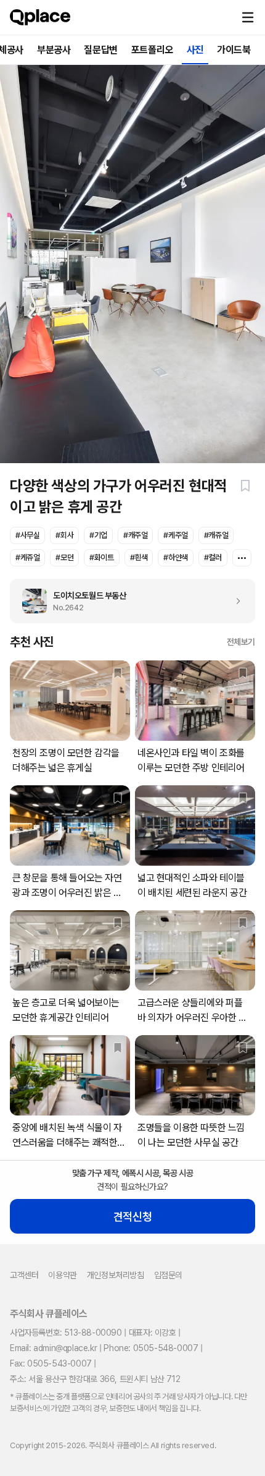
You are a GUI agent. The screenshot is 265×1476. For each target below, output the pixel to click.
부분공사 (53, 50)
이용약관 (62, 1275)
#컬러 (213, 557)
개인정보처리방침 (115, 1275)
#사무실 (27, 535)
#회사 (64, 535)
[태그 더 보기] (241, 557)
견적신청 (132, 1216)
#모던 (64, 557)
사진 (195, 50)
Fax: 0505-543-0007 (51, 1363)
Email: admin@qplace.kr (53, 1348)
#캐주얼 (135, 535)
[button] (247, 17)
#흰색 (139, 557)
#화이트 (101, 557)
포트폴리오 (152, 50)
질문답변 (100, 50)
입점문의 (168, 1275)
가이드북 (233, 50)
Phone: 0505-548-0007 (151, 1348)
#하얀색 (175, 557)
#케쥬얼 (27, 557)
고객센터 (24, 1275)
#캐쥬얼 (216, 535)
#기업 (98, 535)
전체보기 (241, 642)
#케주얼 (175, 535)
